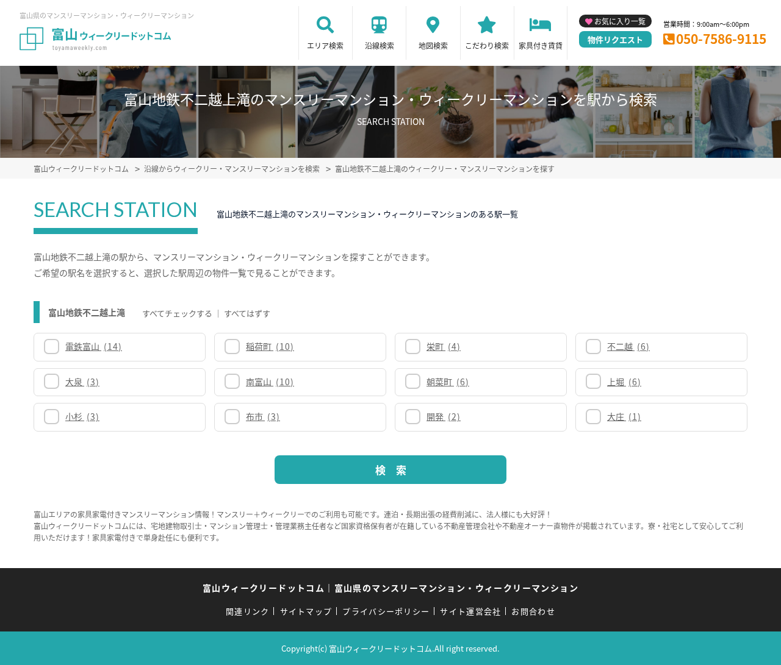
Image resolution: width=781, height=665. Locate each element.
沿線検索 (379, 45)
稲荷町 (270, 346)
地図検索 (433, 45)
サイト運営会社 (470, 611)
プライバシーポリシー (386, 611)
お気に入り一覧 (620, 21)
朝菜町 (447, 381)
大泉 (82, 381)
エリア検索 (325, 45)
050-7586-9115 (721, 38)
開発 (443, 416)
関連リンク (248, 611)
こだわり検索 (487, 45)
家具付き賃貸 (541, 45)
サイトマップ (306, 611)
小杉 (82, 416)
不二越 (628, 346)
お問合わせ (533, 611)
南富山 (270, 381)
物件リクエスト (615, 39)
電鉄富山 (93, 346)
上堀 (624, 381)
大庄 (624, 416)
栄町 (443, 346)
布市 (263, 416)
